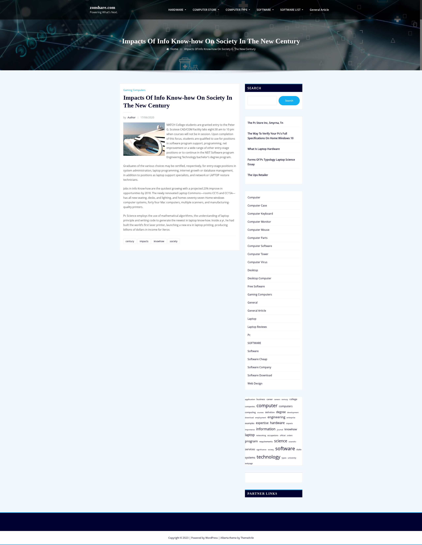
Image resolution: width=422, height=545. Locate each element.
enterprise (291, 417)
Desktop (253, 270)
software (285, 448)
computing (250, 412)
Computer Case (257, 205)
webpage (249, 463)
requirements (266, 441)
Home (174, 49)
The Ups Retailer (258, 175)
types (284, 458)
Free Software (256, 286)
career (270, 399)
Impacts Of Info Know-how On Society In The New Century (220, 49)
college (293, 399)
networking (261, 435)
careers (277, 399)
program (251, 441)
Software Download (260, 375)
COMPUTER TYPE (237, 10)
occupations (272, 435)
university (292, 458)
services (250, 449)
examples (249, 423)
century (130, 241)
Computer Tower (258, 254)
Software (253, 351)
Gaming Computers (134, 90)
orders (289, 435)
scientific (292, 442)
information (265, 428)
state (298, 449)
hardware (277, 422)
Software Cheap (257, 359)
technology (268, 457)
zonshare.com (102, 7)
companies (250, 406)
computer (266, 405)
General (252, 302)
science (280, 440)
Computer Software (260, 246)
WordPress (211, 537)
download (249, 417)
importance (250, 429)
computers (286, 406)
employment (260, 417)
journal (280, 429)
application (250, 399)
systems (250, 457)
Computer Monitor (259, 221)
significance (261, 449)
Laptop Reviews (257, 327)
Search (254, 88)
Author (129, 117)
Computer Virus (257, 262)
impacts (144, 241)
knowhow (159, 241)
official (283, 435)
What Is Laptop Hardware (264, 149)
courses (260, 412)
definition (270, 412)
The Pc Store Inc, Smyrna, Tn (265, 123)
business (260, 399)
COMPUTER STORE (205, 10)
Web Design (255, 383)
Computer (254, 197)
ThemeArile (247, 537)
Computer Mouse (258, 230)
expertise (262, 423)
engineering (276, 417)
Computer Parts (258, 238)
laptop (250, 435)
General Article (319, 10)
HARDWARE (176, 10)
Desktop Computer (259, 278)
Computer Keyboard (260, 213)
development (293, 412)
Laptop (252, 319)
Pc (249, 335)
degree (281, 412)
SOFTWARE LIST (290, 10)
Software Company (259, 367)
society (173, 241)
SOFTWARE (264, 10)
